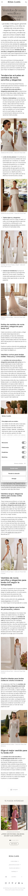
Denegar (14, 478)
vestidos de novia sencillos (11, 225)
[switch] (24, 447)
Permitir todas (14, 468)
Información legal (21, 888)
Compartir (15, 789)
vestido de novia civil (13, 532)
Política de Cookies (19, 889)
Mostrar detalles (18, 463)
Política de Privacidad (10, 889)
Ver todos (14, 843)
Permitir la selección (14, 473)
